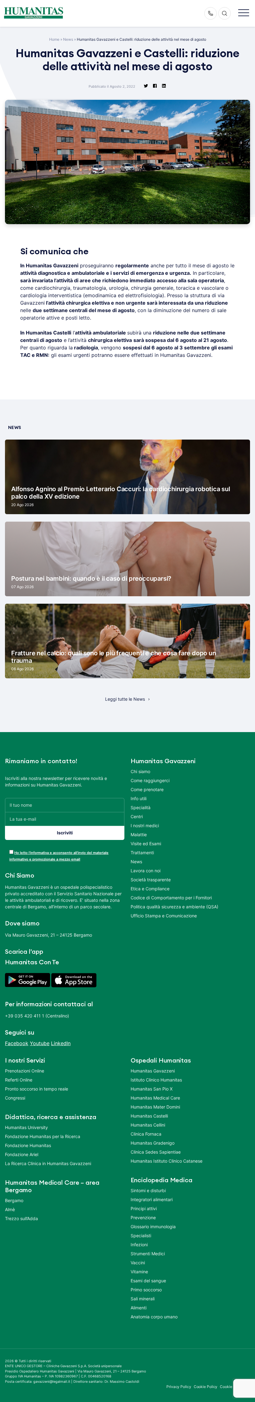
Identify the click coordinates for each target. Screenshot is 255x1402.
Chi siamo (140, 771)
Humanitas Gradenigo (152, 1143)
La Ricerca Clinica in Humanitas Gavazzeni (48, 1163)
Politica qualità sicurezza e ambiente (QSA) (174, 906)
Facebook (16, 1043)
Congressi (15, 1097)
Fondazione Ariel (21, 1154)
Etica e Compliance (150, 888)
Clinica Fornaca (146, 1134)
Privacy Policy (178, 1386)
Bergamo (14, 1200)
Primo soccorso (146, 1289)
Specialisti (141, 1235)
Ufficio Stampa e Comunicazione (164, 915)
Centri (137, 816)
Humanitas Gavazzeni (153, 1070)
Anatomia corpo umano (154, 1316)
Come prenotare (147, 789)
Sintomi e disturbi (148, 1190)
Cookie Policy (206, 1386)
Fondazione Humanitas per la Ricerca (42, 1136)
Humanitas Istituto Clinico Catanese (166, 1161)
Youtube (39, 1043)
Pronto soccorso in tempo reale (36, 1088)
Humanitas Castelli (149, 1115)
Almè (10, 1209)
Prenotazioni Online (24, 1070)
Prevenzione (143, 1217)
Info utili (138, 798)
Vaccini (138, 1262)
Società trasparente (151, 879)
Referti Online (18, 1079)
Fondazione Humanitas (28, 1145)
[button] (243, 13)
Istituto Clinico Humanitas (156, 1079)
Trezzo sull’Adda (21, 1218)
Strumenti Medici (148, 1253)
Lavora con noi (145, 870)
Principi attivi (144, 1208)
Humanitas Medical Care (155, 1097)
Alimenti (138, 1307)
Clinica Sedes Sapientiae (156, 1152)
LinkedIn (61, 1043)
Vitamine (139, 1271)
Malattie (139, 834)
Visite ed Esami (146, 843)
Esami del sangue (148, 1280)
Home (54, 39)
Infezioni (139, 1244)
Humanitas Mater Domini (155, 1106)
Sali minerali (143, 1298)
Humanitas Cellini (148, 1125)
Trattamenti (142, 852)
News (68, 39)
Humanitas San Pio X (152, 1088)
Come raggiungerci (150, 780)
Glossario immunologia (153, 1226)
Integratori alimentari (152, 1199)
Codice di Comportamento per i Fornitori (171, 897)
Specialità (141, 807)
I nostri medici (145, 825)
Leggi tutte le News (125, 699)
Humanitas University (26, 1127)
